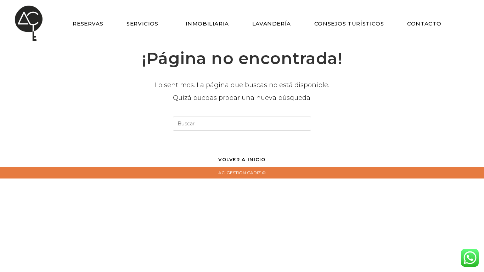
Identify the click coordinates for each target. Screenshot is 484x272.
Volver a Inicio (242, 159)
